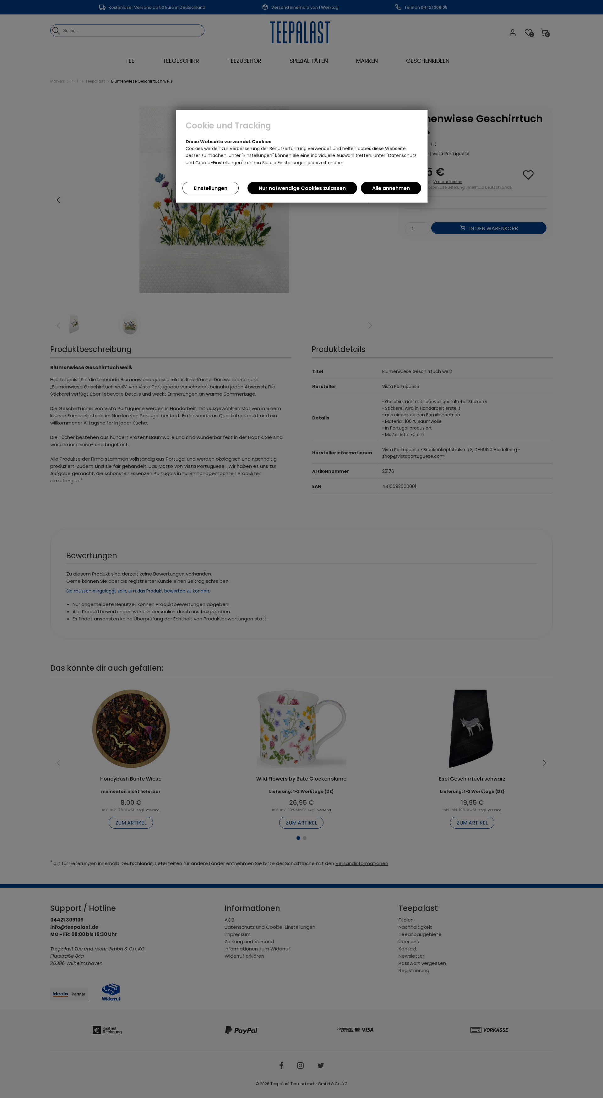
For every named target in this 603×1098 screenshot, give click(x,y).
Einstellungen (210, 188)
